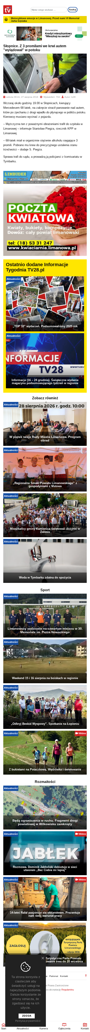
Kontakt (64, 976)
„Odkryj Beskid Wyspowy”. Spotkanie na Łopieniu (45, 723)
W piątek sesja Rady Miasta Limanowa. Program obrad (45, 438)
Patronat (53, 976)
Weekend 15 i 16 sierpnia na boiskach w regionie (45, 678)
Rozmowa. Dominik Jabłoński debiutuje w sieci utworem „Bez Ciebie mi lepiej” (45, 868)
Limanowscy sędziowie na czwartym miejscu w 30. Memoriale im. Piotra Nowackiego (45, 630)
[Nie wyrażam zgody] (42, 958)
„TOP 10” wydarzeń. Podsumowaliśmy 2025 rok (45, 326)
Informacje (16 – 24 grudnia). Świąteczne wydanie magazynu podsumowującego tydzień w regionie (45, 381)
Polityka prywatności (27, 1020)
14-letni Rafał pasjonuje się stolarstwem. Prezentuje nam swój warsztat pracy (45, 914)
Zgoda (26, 1015)
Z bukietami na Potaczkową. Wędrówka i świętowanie (45, 769)
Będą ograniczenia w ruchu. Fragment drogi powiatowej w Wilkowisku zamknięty (45, 822)
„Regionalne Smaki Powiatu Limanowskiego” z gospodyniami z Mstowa (45, 484)
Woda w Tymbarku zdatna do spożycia (45, 577)
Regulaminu (67, 989)
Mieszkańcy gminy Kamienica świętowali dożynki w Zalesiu (45, 530)
